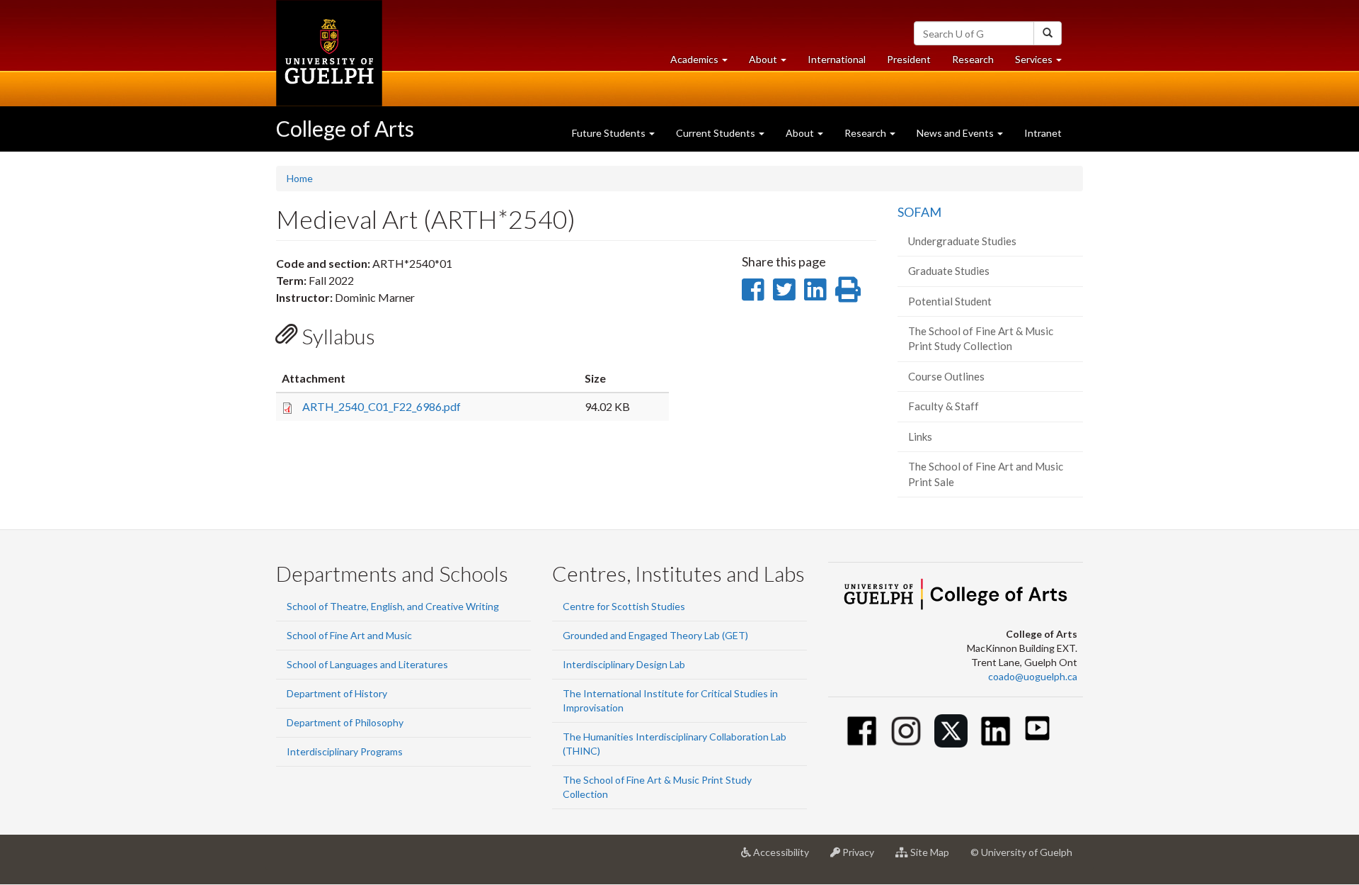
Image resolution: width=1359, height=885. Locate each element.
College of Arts (345, 128)
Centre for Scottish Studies (624, 606)
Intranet (1043, 133)
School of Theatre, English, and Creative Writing (393, 606)
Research (978, 63)
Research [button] (866, 133)
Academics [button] (704, 63)
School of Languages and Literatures (367, 664)
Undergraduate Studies (962, 241)
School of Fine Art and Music (349, 635)
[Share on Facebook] (753, 289)
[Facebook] (861, 731)
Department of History (337, 693)
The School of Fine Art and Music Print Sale (985, 473)
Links (920, 436)
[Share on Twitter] (784, 289)
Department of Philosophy (345, 722)
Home (300, 178)
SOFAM (919, 212)
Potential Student (950, 301)
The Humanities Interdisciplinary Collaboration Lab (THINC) (674, 744)
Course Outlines (946, 376)
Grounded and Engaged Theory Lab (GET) (655, 635)
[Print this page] (848, 289)
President (909, 59)
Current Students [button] (716, 133)
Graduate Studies (949, 270)
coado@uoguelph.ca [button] (1032, 676)
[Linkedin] (995, 731)
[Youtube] (1037, 728)
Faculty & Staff (943, 406)
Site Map (934, 857)
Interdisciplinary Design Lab (624, 664)
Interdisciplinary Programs (345, 751)
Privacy (862, 857)
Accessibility (785, 857)
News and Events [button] (956, 133)
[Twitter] (951, 731)
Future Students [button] (610, 133)
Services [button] (1043, 63)
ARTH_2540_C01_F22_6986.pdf (381, 406)
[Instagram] (906, 731)
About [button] (773, 63)
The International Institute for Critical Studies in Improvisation (670, 700)
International (837, 59)
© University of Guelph (1021, 852)
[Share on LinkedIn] (815, 289)
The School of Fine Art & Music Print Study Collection (980, 338)
